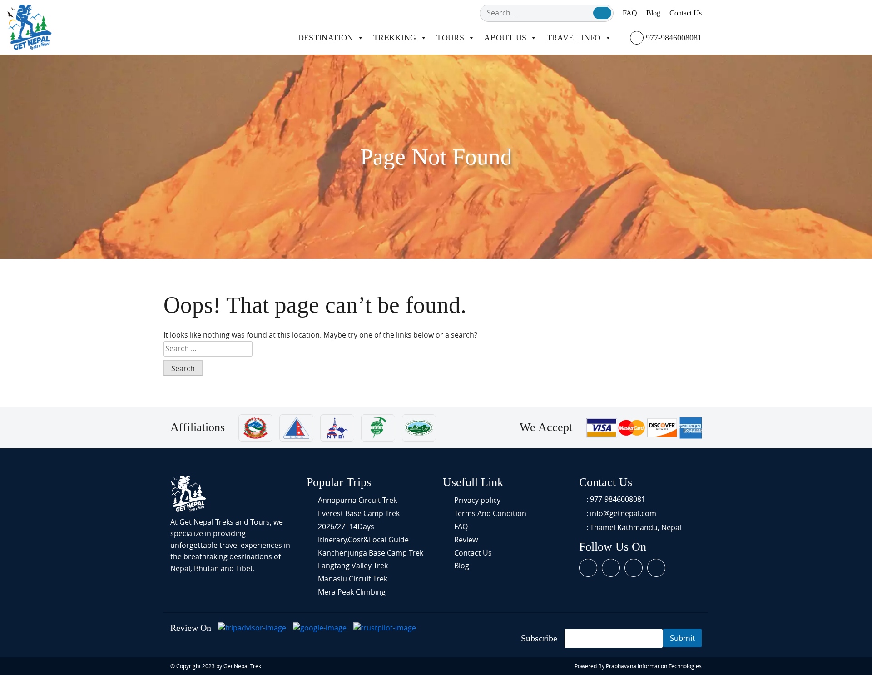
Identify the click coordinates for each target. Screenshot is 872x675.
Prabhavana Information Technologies (654, 666)
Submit (682, 638)
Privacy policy (477, 500)
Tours (450, 37)
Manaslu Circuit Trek (352, 579)
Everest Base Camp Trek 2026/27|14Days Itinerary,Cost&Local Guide (363, 526)
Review (466, 540)
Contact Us (685, 13)
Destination (325, 37)
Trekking (394, 37)
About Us (505, 37)
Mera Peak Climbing (352, 592)
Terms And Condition (490, 513)
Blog (653, 13)
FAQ (630, 13)
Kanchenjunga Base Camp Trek (370, 553)
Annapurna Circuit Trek (357, 500)
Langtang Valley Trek (353, 566)
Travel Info (574, 37)
